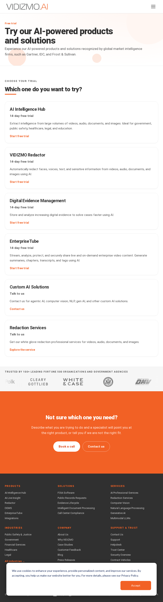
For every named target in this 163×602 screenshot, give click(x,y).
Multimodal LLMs (120, 518)
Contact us (96, 446)
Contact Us (117, 534)
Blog (60, 554)
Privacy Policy (129, 575)
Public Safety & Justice (18, 534)
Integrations (11, 518)
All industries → (15, 561)
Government (12, 539)
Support (115, 539)
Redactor (10, 502)
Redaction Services (122, 497)
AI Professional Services (124, 492)
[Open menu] (153, 6)
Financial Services (15, 544)
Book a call (67, 446)
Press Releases (66, 559)
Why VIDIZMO (65, 539)
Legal (8, 554)
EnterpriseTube (13, 513)
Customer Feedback (69, 549)
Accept (135, 585)
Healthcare (11, 549)
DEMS (8, 508)
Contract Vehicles (121, 559)
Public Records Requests (72, 497)
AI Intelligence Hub (15, 492)
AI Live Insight (12, 497)
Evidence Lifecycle (68, 502)
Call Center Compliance (71, 513)
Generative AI (118, 513)
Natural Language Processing (127, 508)
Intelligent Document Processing (76, 508)
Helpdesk (116, 544)
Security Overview (121, 554)
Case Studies (65, 544)
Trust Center (118, 549)
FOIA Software (66, 492)
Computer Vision (120, 502)
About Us (63, 534)
